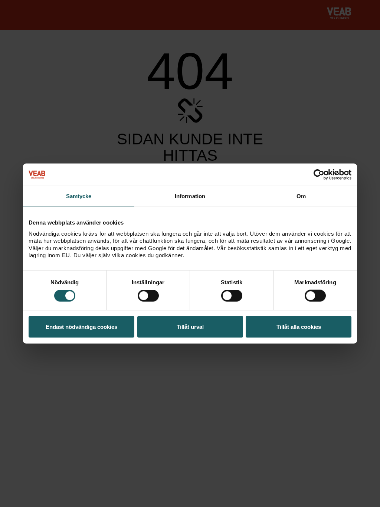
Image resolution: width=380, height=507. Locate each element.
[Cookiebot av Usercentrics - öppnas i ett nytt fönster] (318, 174)
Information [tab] (190, 196)
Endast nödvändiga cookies (81, 326)
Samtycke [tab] (79, 196)
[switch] (148, 296)
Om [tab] (301, 196)
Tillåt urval (190, 326)
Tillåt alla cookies (298, 326)
